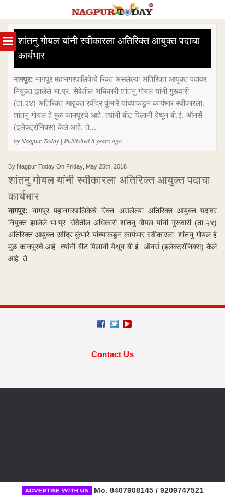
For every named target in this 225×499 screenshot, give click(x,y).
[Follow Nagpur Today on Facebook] (101, 324)
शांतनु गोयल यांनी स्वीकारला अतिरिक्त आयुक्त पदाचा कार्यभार (108, 48)
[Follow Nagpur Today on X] (114, 324)
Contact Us (112, 354)
